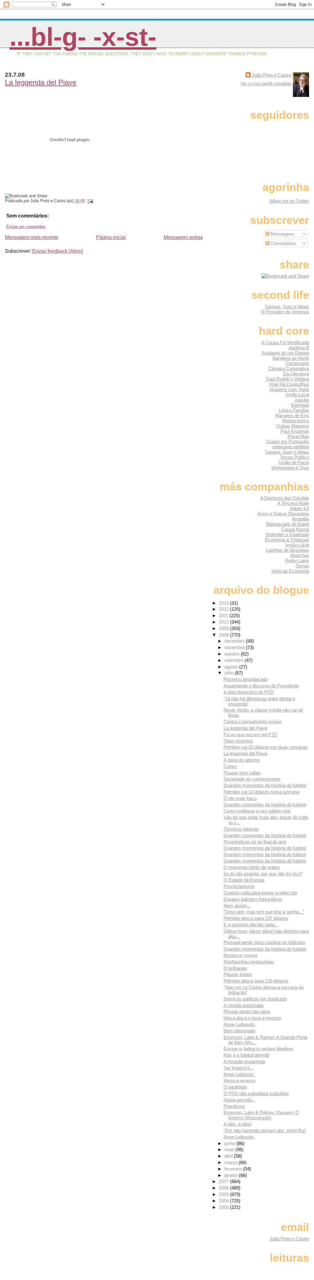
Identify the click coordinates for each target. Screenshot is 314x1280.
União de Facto (294, 462)
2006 (224, 1187)
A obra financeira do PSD (249, 692)
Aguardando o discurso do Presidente (261, 685)
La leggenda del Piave (40, 82)
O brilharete (235, 968)
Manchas (299, 555)
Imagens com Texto (289, 389)
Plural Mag (298, 436)
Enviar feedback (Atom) (57, 251)
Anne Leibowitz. (239, 1074)
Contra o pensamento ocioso (252, 721)
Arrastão (300, 518)
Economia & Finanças (287, 539)
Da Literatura (296, 373)
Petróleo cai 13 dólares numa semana (261, 791)
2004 (224, 1200)
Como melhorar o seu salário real (257, 810)
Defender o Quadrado (287, 534)
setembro (234, 660)
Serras (302, 565)
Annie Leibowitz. (240, 1024)
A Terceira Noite (293, 503)
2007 (224, 1181)
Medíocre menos (241, 955)
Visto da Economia (290, 571)
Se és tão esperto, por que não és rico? (263, 873)
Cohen (230, 766)
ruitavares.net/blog (290, 446)
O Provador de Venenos (285, 311)
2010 (224, 622)
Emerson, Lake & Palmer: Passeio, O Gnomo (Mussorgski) (261, 1115)
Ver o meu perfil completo (265, 83)
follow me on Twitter (289, 201)
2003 (224, 1207)
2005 (224, 1194)
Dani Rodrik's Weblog (287, 379)
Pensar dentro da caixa (247, 1011)
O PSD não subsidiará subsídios (256, 1093)
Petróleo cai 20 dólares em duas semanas (266, 747)
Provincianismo (239, 886)
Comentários (282, 243)
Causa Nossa (295, 529)
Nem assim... (237, 905)
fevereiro (233, 1168)
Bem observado (239, 1030)
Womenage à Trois (290, 467)
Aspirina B (299, 347)
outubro (232, 653)
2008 (224, 634)
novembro (235, 647)
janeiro (231, 1175)
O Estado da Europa (244, 879)
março (231, 1162)
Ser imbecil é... (238, 1068)
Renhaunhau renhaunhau (249, 961)
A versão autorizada (243, 1005)
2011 (224, 615)
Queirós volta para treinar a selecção (260, 892)
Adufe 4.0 (299, 508)
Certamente (297, 363)
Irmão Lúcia (297, 394)
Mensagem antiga (183, 237)
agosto (231, 666)
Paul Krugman (295, 431)
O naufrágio (235, 1087)
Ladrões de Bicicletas (287, 550)
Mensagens (281, 233)
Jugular (301, 399)
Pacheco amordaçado (246, 679)
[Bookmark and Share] (285, 276)
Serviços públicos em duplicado (255, 998)
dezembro (235, 641)
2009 (224, 628)
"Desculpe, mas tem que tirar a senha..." (264, 911)
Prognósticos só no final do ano (255, 841)
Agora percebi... (239, 1099)
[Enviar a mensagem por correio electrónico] (89, 200)
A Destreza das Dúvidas (284, 498)
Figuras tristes (238, 974)
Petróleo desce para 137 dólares (256, 918)
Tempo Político (294, 457)
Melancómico (295, 420)
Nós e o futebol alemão (247, 1055)
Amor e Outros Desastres (283, 513)
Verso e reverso (239, 1080)
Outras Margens (292, 426)
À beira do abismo (242, 760)
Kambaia (300, 405)
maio (230, 1149)
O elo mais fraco (240, 798)
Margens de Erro (292, 415)
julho (229, 672)
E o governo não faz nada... (251, 924)
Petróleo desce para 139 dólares (256, 980)
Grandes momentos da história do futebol (265, 785)
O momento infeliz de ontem (252, 867)
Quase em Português (287, 441)
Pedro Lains (297, 560)
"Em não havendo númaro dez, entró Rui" (265, 1130)
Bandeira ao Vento (291, 358)
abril (229, 1156)
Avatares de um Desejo (285, 353)
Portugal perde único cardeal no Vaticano (264, 942)
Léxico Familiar (294, 410)
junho (230, 1143)
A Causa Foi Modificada (285, 342)
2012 (224, 609)
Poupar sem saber (242, 772)
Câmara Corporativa (288, 368)
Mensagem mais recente (31, 237)
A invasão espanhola (244, 1061)
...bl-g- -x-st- (83, 36)
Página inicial (111, 237)
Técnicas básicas (241, 829)
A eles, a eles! (237, 1124)
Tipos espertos (238, 741)
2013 (224, 602)
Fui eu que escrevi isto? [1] (250, 734)
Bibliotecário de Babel (287, 524)
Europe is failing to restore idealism (258, 1048)
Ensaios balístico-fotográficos (253, 899)
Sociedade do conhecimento (252, 779)
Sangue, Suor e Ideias (287, 306)
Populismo (234, 1106)
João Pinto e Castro (271, 75)
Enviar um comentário (25, 226)
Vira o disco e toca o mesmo (252, 1018)
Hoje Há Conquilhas (289, 384)
